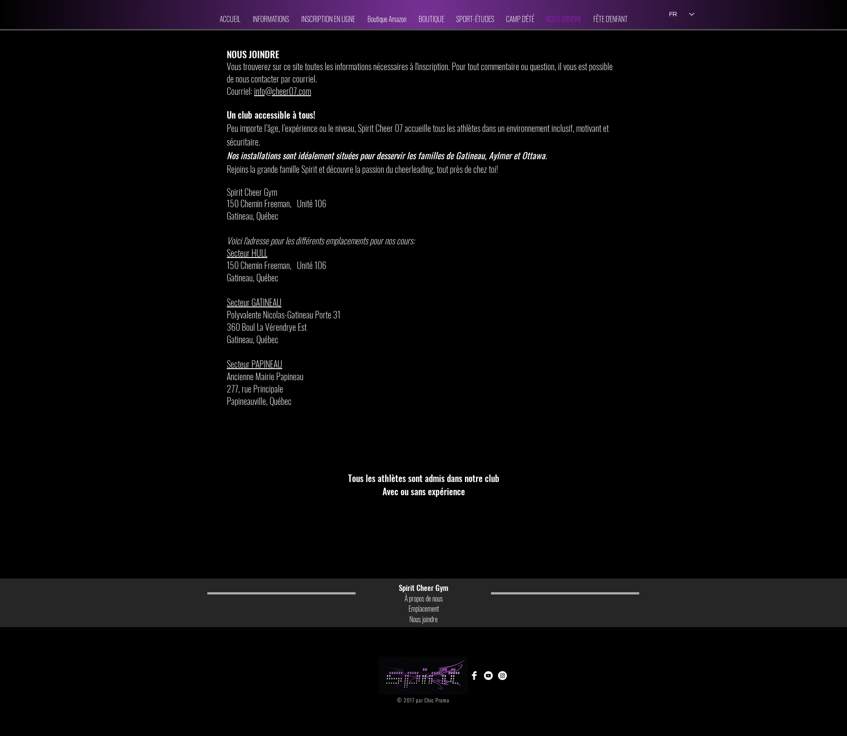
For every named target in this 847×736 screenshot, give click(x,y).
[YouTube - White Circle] (488, 675)
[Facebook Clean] (474, 675)
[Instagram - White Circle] (502, 675)
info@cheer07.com (282, 90)
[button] (271, 19)
